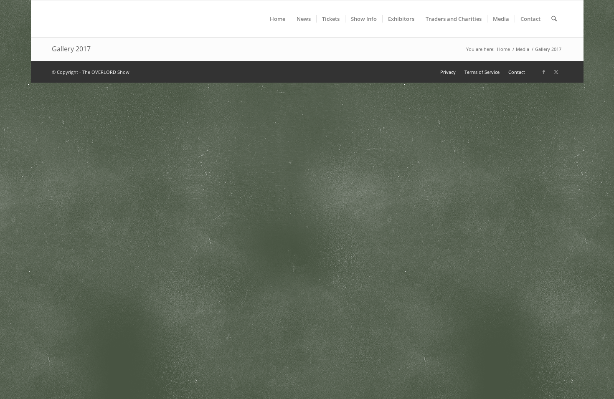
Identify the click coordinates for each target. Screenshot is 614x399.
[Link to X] (556, 72)
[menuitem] (277, 18)
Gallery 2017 (71, 48)
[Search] (554, 18)
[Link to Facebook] (544, 72)
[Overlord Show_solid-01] (111, 18)
